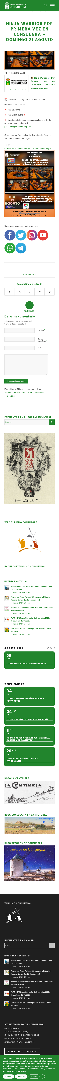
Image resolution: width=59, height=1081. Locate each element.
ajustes (24, 1071)
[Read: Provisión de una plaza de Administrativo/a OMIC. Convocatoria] (6, 587)
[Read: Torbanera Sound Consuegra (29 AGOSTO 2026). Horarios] (6, 629)
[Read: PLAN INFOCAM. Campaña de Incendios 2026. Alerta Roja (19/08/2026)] (6, 619)
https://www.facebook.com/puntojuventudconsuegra (27, 148)
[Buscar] (44, 5)
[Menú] (51, 5)
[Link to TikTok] (49, 291)
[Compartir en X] (20, 291)
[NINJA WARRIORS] (29, 60)
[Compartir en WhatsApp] (30, 291)
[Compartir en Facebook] (10, 291)
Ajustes (34, 1076)
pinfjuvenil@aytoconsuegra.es (17, 126)
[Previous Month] (49, 647)
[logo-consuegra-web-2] (24, 5)
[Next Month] (53, 647)
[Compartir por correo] (39, 291)
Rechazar (21, 1076)
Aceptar (8, 1076)
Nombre (41, 330)
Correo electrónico (42, 340)
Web (39, 348)
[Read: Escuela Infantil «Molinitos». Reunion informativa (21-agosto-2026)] (6, 608)
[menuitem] (44, 5)
